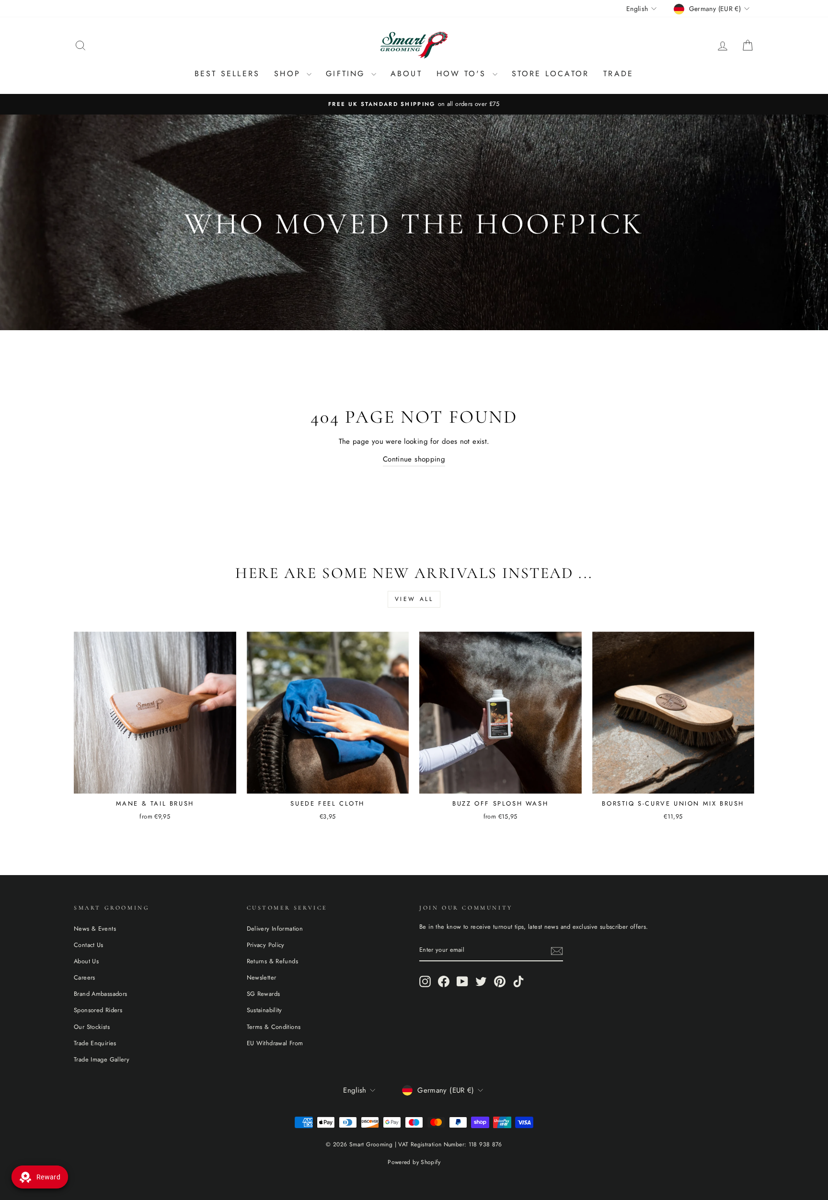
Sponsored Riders (98, 1010)
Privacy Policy (266, 944)
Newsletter (261, 977)
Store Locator (550, 73)
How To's (463, 73)
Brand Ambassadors (100, 993)
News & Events (95, 928)
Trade (618, 73)
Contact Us (89, 944)
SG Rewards (263, 993)
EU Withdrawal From (275, 1043)
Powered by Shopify (414, 1162)
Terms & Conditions (274, 1026)
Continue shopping (414, 459)
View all (414, 599)
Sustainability (264, 1010)
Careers (84, 977)
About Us (86, 961)
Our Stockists (92, 1026)
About (406, 73)
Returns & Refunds (272, 961)
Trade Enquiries (95, 1043)
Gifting (347, 73)
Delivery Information (275, 928)
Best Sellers (227, 73)
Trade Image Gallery (101, 1059)
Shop (289, 73)
